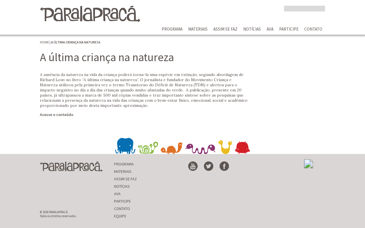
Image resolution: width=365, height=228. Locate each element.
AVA (270, 29)
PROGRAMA (172, 29)
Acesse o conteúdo (56, 114)
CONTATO (313, 29)
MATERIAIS (198, 29)
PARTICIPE (289, 29)
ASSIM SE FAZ (225, 29)
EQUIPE (120, 216)
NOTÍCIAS (252, 29)
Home (44, 42)
